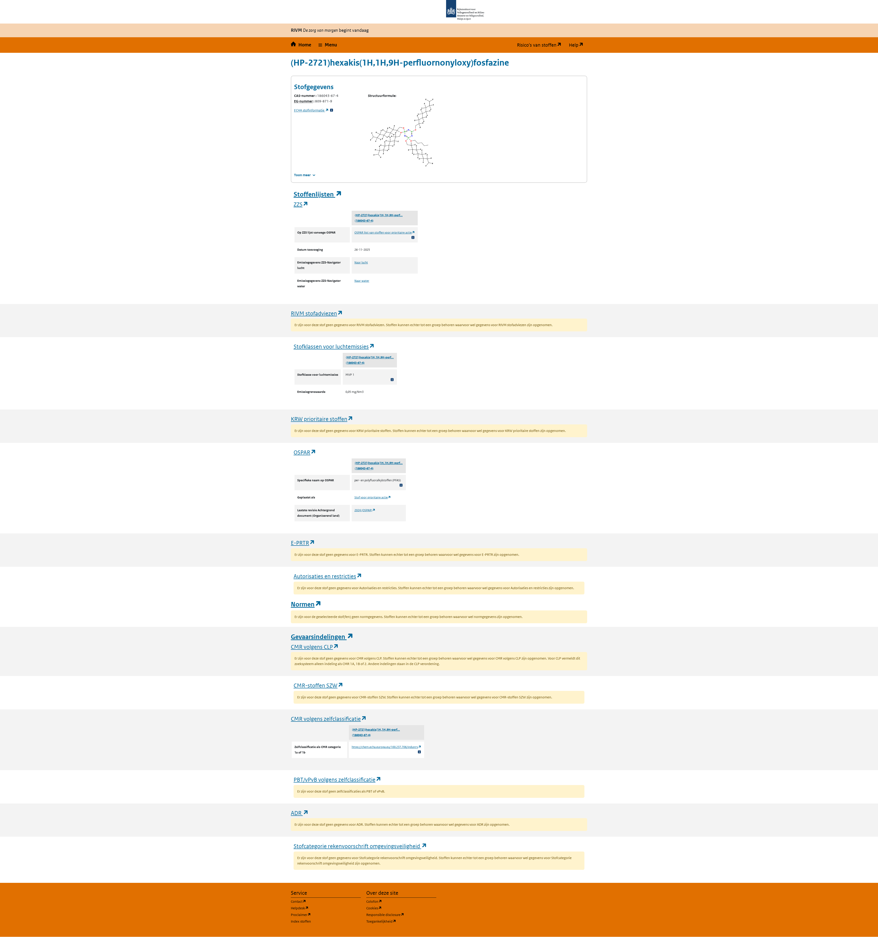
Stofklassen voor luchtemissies (334, 346)
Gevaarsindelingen (322, 637)
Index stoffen (301, 921)
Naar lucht (361, 262)
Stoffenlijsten (318, 194)
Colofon (396, 901)
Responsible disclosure (401, 914)
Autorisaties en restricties (328, 576)
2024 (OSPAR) (364, 510)
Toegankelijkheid (401, 921)
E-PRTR (303, 542)
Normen (306, 604)
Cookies (396, 908)
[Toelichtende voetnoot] (413, 237)
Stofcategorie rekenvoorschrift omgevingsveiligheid (360, 846)
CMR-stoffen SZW (318, 685)
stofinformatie (311, 110)
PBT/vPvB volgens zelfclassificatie (337, 779)
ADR (300, 812)
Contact (320, 901)
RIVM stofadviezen (317, 313)
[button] (328, 45)
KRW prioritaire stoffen (322, 418)
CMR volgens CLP (315, 646)
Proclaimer (323, 914)
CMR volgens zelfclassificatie (329, 718)
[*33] (331, 110)
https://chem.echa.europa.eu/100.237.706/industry (386, 747)
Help (578, 45)
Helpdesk (321, 908)
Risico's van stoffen (541, 45)
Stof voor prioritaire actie (372, 497)
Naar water (361, 281)
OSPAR (305, 452)
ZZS (301, 204)
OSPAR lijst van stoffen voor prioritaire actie (384, 232)
